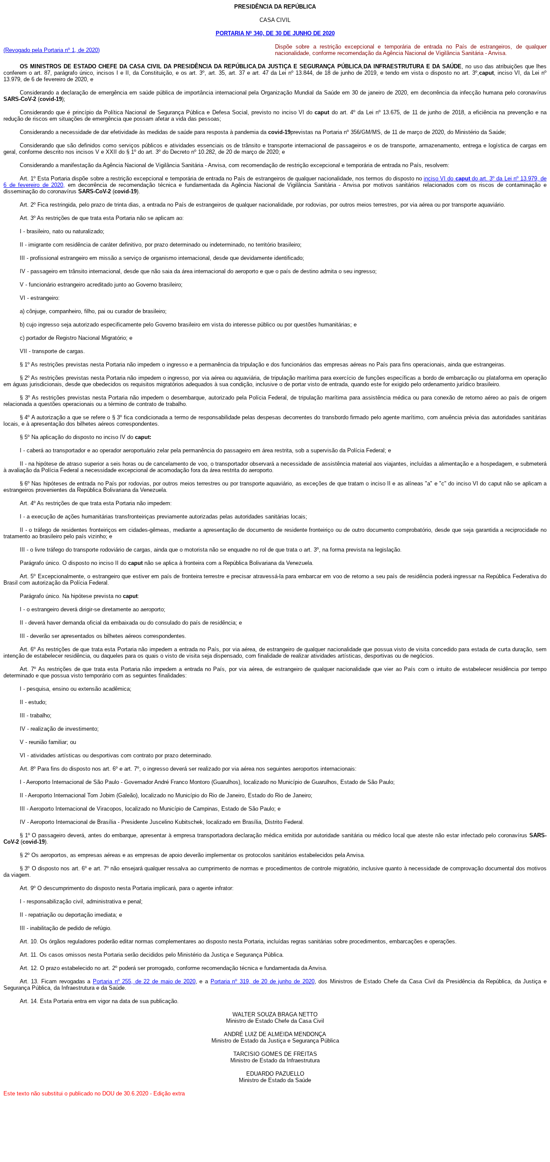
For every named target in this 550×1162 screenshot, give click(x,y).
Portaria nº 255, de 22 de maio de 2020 (144, 981)
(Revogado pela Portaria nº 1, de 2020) (51, 50)
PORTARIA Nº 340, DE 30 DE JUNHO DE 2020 (275, 33)
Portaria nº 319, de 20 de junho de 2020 (263, 981)
